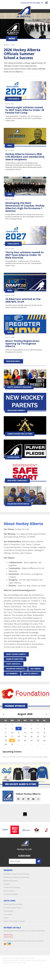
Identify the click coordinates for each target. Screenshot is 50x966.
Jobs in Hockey (9, 891)
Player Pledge (13, 457)
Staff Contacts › (13, 664)
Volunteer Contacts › (15, 669)
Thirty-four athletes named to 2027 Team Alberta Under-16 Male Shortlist (24, 255)
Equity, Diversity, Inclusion (19, 387)
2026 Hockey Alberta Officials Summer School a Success (22, 53)
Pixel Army (31, 958)
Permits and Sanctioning (12, 887)
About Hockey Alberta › (16, 654)
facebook (18, 799)
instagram (38, 799)
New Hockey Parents (16, 410)
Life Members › (12, 673)
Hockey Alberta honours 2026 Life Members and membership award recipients (24, 156)
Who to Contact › (31, 673)
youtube (33, 799)
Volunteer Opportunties (18, 504)
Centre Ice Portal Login (31, 3)
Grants (6, 918)
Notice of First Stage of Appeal (14, 921)
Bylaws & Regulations (11, 881)
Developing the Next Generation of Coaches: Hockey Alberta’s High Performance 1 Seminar (24, 206)
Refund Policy (8, 935)
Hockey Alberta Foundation (13, 904)
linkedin (28, 799)
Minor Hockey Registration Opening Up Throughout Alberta (22, 343)
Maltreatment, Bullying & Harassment (16, 877)
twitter (23, 799)
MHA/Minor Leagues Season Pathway (16, 874)
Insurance (7, 884)
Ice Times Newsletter (11, 894)
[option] (11, 829)
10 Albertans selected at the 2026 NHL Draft (23, 300)
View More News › (13, 361)
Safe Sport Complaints (17, 481)
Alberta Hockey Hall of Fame (19, 434)
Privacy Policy (8, 937)
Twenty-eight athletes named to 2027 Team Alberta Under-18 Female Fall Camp (24, 110)
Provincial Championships (12, 908)
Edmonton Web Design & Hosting (14, 958)
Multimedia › (36, 669)
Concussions (8, 914)
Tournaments (8, 911)
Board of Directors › (15, 659)
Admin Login (21, 962)
